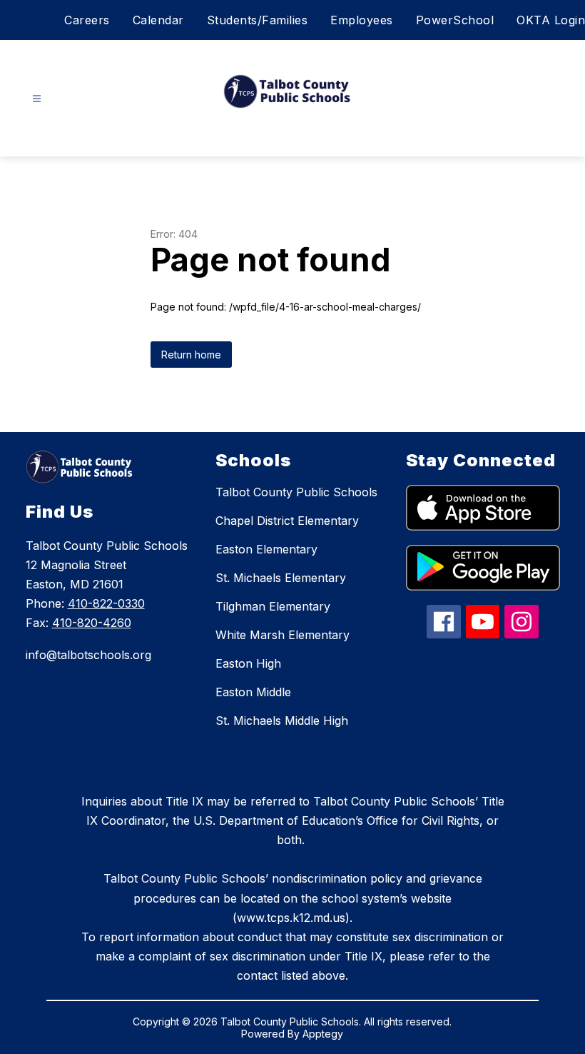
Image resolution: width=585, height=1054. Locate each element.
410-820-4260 (91, 623)
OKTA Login (551, 20)
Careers (87, 20)
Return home (191, 354)
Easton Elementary (266, 549)
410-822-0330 (106, 603)
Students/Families (257, 20)
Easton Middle (253, 692)
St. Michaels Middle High (281, 720)
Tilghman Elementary (272, 606)
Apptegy (322, 1034)
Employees (361, 20)
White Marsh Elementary (282, 635)
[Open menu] (37, 99)
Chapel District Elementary (287, 520)
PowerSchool (455, 20)
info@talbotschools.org (88, 655)
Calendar (158, 20)
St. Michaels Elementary (280, 578)
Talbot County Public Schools (296, 492)
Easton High (248, 663)
